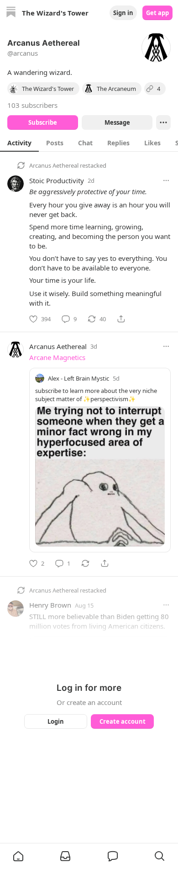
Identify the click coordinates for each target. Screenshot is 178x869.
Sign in (123, 13)
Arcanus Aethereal (54, 165)
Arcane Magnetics (57, 357)
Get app (157, 13)
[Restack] (85, 563)
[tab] (19, 142)
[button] (18, 856)
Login (55, 721)
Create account (122, 721)
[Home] (10, 13)
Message (117, 122)
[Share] (121, 319)
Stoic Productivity (56, 180)
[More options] (166, 180)
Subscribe (42, 122)
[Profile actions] (163, 122)
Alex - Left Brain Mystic (78, 378)
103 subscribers (32, 105)
